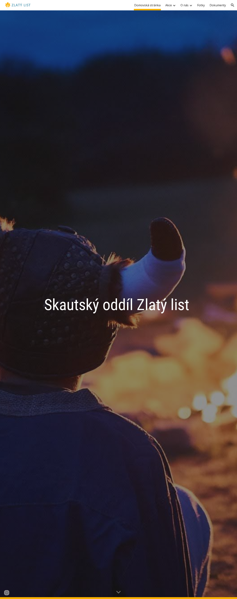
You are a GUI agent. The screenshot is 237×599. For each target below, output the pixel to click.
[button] (232, 5)
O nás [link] (184, 5)
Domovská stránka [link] (147, 5)
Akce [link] (168, 5)
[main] (118, 305)
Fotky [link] (201, 5)
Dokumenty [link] (218, 5)
